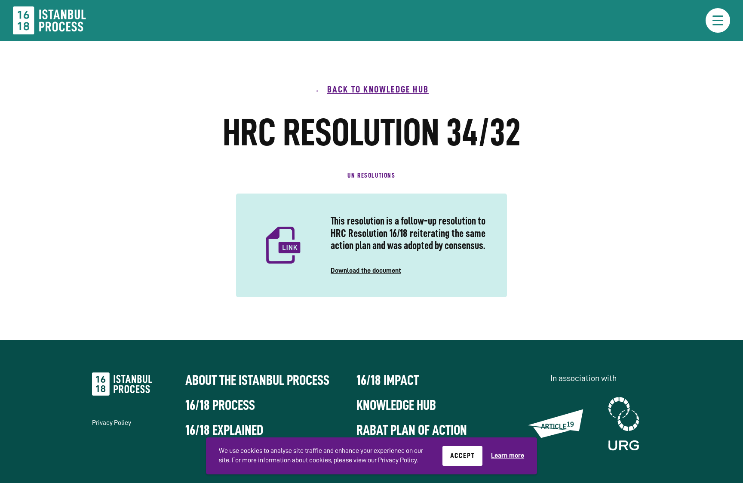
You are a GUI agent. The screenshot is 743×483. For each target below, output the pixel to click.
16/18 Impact (387, 380)
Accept (462, 455)
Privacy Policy (111, 422)
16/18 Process (220, 405)
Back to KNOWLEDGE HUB (378, 89)
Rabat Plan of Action (411, 430)
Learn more (507, 455)
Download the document (366, 270)
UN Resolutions (371, 175)
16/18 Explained (224, 430)
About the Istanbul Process (257, 380)
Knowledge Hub (396, 405)
